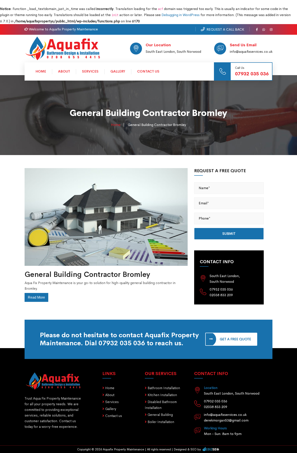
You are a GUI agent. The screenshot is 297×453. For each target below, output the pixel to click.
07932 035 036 (252, 74)
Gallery (117, 71)
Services (90, 71)
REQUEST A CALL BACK (225, 29)
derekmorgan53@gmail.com (226, 420)
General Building (160, 414)
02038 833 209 (221, 295)
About (64, 71)
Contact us (113, 415)
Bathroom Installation (164, 388)
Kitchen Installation (162, 395)
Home (40, 71)
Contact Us (148, 71)
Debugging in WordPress (181, 15)
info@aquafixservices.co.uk (251, 51)
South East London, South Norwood (173, 51)
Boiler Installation (161, 422)
